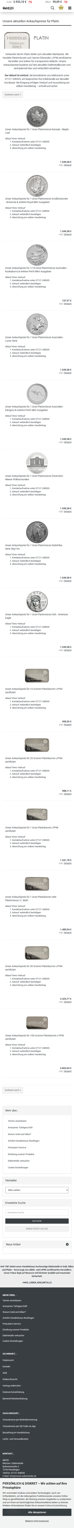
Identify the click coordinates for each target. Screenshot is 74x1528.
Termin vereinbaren (17, 1121)
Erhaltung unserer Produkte (21, 1154)
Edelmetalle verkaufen (19, 1160)
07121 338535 (13, 79)
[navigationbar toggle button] (69, 8)
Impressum (8, 1360)
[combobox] (13, 94)
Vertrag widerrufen (12, 1385)
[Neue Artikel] (67, 1245)
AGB (5, 1373)
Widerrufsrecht (10, 1379)
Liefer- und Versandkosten (15, 1439)
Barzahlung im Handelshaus (16, 1432)
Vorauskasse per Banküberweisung (20, 1419)
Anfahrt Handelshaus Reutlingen (23, 1140)
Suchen (37, 1221)
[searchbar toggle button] (52, 8)
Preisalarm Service (17, 1147)
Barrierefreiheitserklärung (15, 1398)
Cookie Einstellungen (18, 1167)
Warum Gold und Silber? (19, 1134)
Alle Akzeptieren (37, 1512)
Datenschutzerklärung (56, 1505)
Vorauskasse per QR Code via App (19, 1426)
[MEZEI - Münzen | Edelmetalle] (7, 8)
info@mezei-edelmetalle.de (23, 1476)
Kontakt (6, 1366)
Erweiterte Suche (37, 1229)
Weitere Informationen (37, 1521)
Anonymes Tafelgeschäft (20, 1127)
